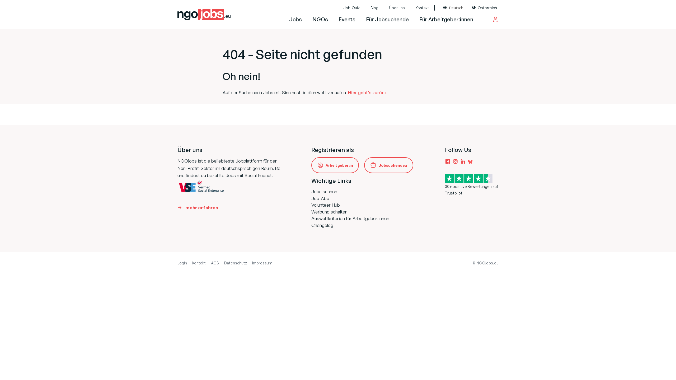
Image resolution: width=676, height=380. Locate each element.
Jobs (295, 19)
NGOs (320, 19)
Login (182, 263)
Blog (374, 8)
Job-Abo (320, 198)
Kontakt (422, 8)
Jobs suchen (324, 191)
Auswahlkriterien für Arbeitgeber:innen (350, 218)
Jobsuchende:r (392, 165)
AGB (215, 263)
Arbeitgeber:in (339, 165)
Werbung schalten (329, 212)
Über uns (397, 8)
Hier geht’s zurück (367, 92)
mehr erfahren (201, 207)
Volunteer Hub (325, 205)
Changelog (322, 225)
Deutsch (456, 7)
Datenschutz (235, 263)
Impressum (262, 263)
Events (347, 19)
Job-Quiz (351, 8)
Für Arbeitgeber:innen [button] (446, 19)
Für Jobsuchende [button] (387, 19)
